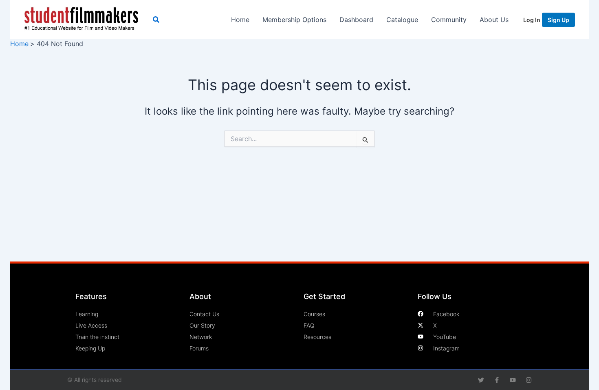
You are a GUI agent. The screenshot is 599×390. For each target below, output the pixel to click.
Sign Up (558, 19)
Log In (531, 19)
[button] (156, 20)
